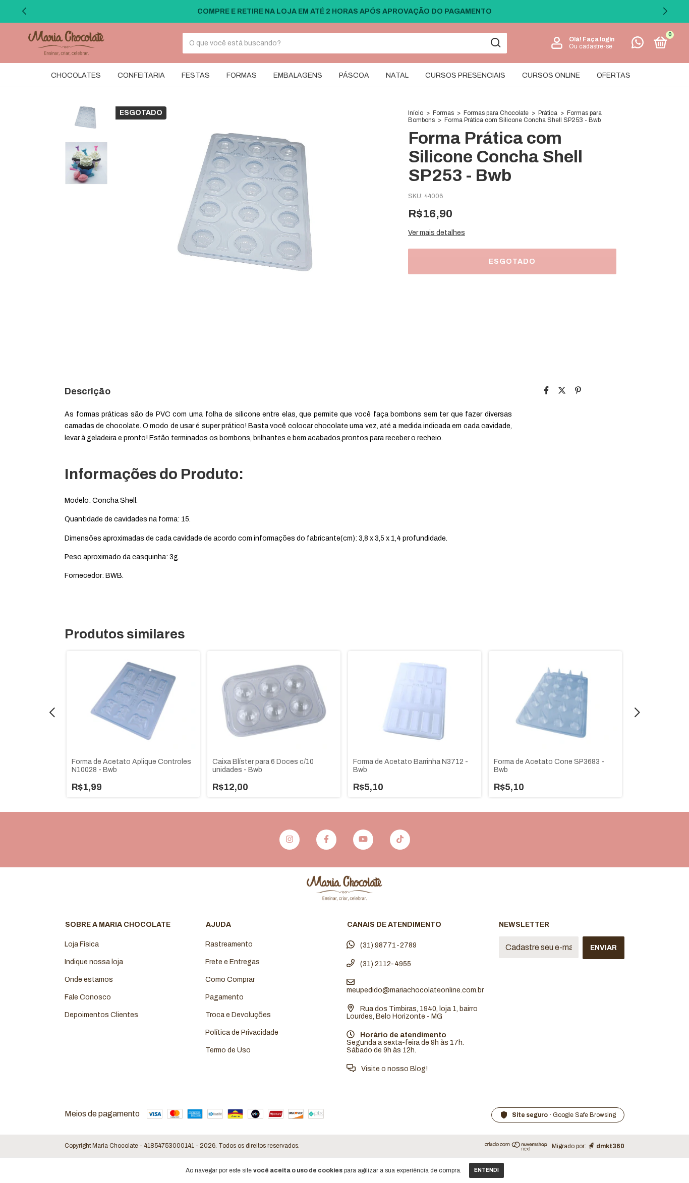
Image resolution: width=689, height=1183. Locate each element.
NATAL (397, 75)
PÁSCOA (354, 75)
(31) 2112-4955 (385, 964)
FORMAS (241, 75)
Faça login (598, 39)
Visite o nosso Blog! (394, 1069)
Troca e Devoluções (238, 1015)
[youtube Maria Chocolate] (363, 840)
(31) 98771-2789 (388, 945)
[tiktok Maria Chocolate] (400, 840)
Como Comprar (230, 979)
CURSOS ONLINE (551, 75)
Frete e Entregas (232, 962)
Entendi (486, 1170)
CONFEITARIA (141, 75)
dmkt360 (610, 1146)
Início (415, 112)
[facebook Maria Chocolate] (326, 840)
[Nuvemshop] (516, 1148)
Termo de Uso (228, 1050)
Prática (547, 112)
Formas (443, 112)
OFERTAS (613, 75)
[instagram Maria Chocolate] (289, 840)
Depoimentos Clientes (101, 1015)
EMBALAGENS (297, 75)
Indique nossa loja (94, 962)
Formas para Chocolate (496, 112)
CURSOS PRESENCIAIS (465, 75)
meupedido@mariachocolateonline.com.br (415, 990)
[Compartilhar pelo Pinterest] (578, 390)
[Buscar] (495, 43)
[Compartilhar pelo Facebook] (546, 390)
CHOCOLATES (76, 75)
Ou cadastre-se (590, 46)
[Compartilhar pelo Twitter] (562, 390)
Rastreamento (229, 944)
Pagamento (224, 997)
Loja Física (82, 944)
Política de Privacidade (241, 1032)
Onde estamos (89, 979)
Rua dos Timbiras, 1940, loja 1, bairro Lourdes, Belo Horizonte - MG (412, 1012)
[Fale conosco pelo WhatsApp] (637, 44)
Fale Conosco (88, 997)
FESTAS (196, 75)
